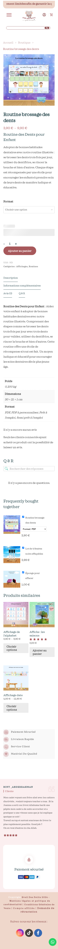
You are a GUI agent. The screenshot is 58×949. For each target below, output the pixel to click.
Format (8, 201)
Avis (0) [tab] (7, 293)
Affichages (22, 266)
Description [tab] (10, 277)
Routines (33, 266)
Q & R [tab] (22, 293)
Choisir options (11, 648)
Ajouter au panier (20, 250)
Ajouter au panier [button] (40, 652)
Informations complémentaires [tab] (22, 285)
